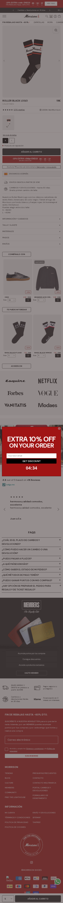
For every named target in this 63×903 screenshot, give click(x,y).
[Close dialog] (59, 428)
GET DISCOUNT (31, 461)
